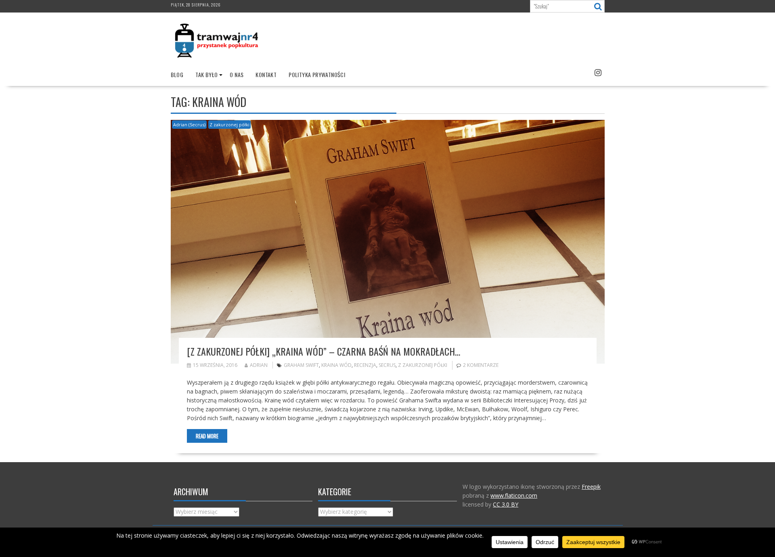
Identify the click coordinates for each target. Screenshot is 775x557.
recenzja (365, 365)
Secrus (387, 365)
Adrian (259, 365)
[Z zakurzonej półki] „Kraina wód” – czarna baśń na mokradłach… (323, 351)
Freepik (591, 486)
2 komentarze (481, 365)
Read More (207, 436)
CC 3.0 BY (505, 504)
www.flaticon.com (513, 495)
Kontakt (266, 74)
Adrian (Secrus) (189, 124)
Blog (177, 74)
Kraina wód (336, 365)
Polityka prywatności (317, 74)
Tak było (206, 74)
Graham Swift (301, 365)
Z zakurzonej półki (229, 124)
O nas (236, 74)
